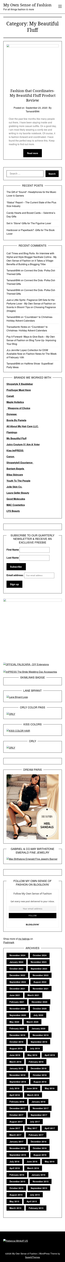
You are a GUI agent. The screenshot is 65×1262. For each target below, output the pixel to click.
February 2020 (17, 1028)
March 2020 (32, 1021)
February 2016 (17, 1174)
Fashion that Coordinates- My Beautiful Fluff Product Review (32, 95)
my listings (24, 938)
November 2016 (17, 1148)
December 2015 (17, 1181)
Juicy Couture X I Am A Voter (23, 444)
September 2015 (39, 1188)
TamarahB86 (13, 270)
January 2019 (16, 1068)
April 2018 (15, 1094)
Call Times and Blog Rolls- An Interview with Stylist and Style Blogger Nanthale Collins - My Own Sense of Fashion (31, 257)
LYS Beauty (13, 511)
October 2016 (40, 1148)
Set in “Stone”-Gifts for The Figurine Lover (28, 223)
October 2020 (40, 1008)
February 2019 (36, 1061)
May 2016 (49, 1161)
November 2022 (41, 975)
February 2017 (36, 1134)
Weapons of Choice (19, 408)
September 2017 (39, 1114)
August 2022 (39, 981)
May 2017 (32, 1128)
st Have (26, 390)
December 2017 (17, 1108)
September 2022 (18, 981)
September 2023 (39, 968)
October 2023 (16, 968)
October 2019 (16, 1041)
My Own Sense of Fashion (27, 5)
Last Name (12, 557)
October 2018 (40, 1075)
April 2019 (50, 1055)
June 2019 (15, 1055)
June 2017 (15, 1128)
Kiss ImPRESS (15, 450)
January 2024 (16, 961)
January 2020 (38, 1028)
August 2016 (39, 1154)
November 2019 (41, 1035)
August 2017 (16, 1121)
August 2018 (39, 1081)
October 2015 (16, 1188)
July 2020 (38, 1015)
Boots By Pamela (16, 420)
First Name (12, 549)
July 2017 (35, 1121)
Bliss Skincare (14, 474)
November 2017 (41, 1108)
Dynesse (11, 414)
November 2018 (17, 1075)
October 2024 (40, 955)
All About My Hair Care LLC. (22, 426)
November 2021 (41, 988)
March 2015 (15, 1208)
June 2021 (15, 995)
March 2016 (33, 1168)
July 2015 (35, 1194)
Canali (10, 396)
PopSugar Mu (14, 390)
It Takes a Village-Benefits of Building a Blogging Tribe (30, 262)
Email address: (15, 575)
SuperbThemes (32, 1257)
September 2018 (18, 1081)
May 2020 (14, 1021)
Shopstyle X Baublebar (19, 384)
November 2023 (39, 961)
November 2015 (41, 1181)
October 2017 (16, 1114)
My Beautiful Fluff (16, 438)
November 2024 (17, 955)
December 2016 (38, 1141)
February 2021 (17, 1001)
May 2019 (32, 1055)
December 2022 (17, 975)
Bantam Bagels (15, 468)
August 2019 (16, 1048)
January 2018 (38, 1101)
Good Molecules (15, 499)
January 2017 (16, 1141)
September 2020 (18, 1015)
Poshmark (8, 942)
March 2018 (33, 1094)
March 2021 (33, 995)
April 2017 (50, 1128)
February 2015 (36, 1208)
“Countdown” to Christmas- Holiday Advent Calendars (29, 318)
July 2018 (14, 1088)
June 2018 (32, 1088)
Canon (10, 456)
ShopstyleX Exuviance (20, 462)
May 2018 (49, 1088)
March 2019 (15, 1061)
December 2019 (17, 1035)
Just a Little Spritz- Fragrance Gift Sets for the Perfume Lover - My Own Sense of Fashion (30, 301)
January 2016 (38, 1174)
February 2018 (17, 1101)
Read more (32, 153)
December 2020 (39, 1001)
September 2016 (18, 1154)
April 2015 (32, 1201)
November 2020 (17, 1008)
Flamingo (11, 432)
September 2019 (39, 1041)
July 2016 (14, 1161)
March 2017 (15, 1134)
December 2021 (17, 988)
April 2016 (15, 1168)
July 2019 (35, 1048)
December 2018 (38, 1068)
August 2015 (16, 1194)
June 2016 (32, 1161)
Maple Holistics (15, 402)
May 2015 (14, 1201)
